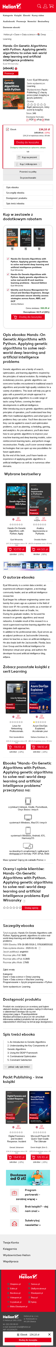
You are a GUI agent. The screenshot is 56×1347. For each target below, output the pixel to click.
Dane (5, 976)
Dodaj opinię (31, 908)
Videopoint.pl (15, 1297)
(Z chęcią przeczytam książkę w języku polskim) (38, 95)
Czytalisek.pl (15, 1302)
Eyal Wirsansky (41, 80)
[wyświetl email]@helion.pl (19, 1327)
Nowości (31, 21)
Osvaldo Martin (40, 540)
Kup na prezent (29, 157)
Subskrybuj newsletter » (33, 1223)
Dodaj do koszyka (27, 142)
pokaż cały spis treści (19, 1067)
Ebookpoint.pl (37, 1293)
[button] (50, 498)
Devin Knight (36, 1147)
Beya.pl (34, 1297)
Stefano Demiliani (38, 737)
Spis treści (15, 203)
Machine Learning (34, 979)
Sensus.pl (35, 1284)
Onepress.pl (15, 1284)
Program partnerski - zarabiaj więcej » (28, 1194)
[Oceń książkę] (38, 104)
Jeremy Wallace (17, 304)
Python (48, 982)
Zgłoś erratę (9, 969)
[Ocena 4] (38, 104)
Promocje (21, 21)
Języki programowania (32, 982)
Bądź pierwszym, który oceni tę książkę (38, 108)
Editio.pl (13, 1288)
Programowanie (10, 982)
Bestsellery (43, 21)
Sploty (34, 1302)
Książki (18, 15)
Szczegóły (15, 192)
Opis (12, 187)
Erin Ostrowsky (48, 1147)
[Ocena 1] (28, 104)
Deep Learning (33, 976)
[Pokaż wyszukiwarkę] (39, 6)
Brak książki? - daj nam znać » (36, 1209)
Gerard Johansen (17, 1147)
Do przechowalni (28, 178)
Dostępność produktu (16, 198)
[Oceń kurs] (12, 907)
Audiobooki (9, 21)
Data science (17, 976)
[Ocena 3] (34, 104)
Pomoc (40, 860)
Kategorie (8, 15)
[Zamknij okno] (49, 1334)
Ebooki (26, 15)
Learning (31, 86)
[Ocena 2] (31, 104)
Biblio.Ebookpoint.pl (18, 1306)
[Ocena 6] (44, 104)
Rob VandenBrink (16, 737)
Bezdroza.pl (15, 1293)
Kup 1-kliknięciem (28, 164)
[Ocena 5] (41, 104)
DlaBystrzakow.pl (38, 1288)
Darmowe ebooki (11, 27)
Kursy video (38, 15)
